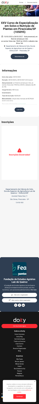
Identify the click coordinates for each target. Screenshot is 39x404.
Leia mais (19, 109)
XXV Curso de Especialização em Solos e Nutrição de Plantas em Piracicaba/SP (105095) (19, 27)
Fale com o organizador (21, 295)
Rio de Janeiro (19, 361)
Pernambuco (19, 376)
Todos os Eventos (19, 341)
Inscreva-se (19, 56)
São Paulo (19, 359)
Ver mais (34, 290)
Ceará (19, 366)
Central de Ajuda (19, 339)
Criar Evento (19, 344)
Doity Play (19, 336)
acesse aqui (22, 103)
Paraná (19, 371)
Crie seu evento (32, 2)
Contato (19, 346)
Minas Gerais (19, 364)
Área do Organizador (19, 348)
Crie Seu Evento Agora (19, 326)
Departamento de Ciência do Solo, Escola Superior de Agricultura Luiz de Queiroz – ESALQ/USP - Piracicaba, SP (20, 48)
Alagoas (19, 373)
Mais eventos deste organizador (21, 300)
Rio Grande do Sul (19, 368)
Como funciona (19, 334)
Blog (19, 351)
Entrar (21, 2)
